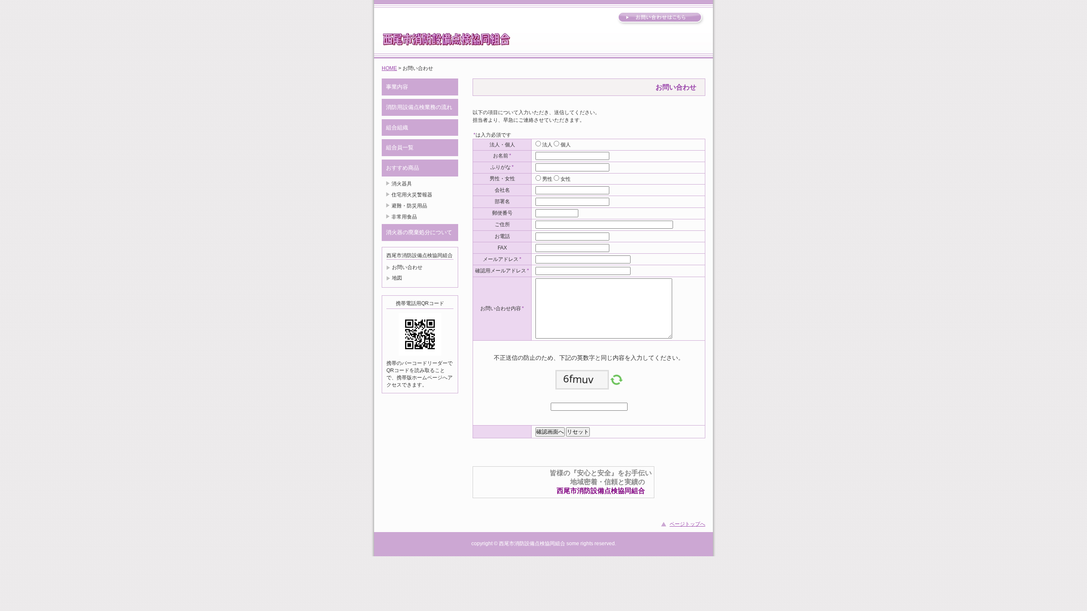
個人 (565, 145)
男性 (546, 179)
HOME (389, 68)
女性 (565, 179)
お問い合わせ (407, 267)
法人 (546, 145)
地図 (397, 278)
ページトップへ (687, 524)
